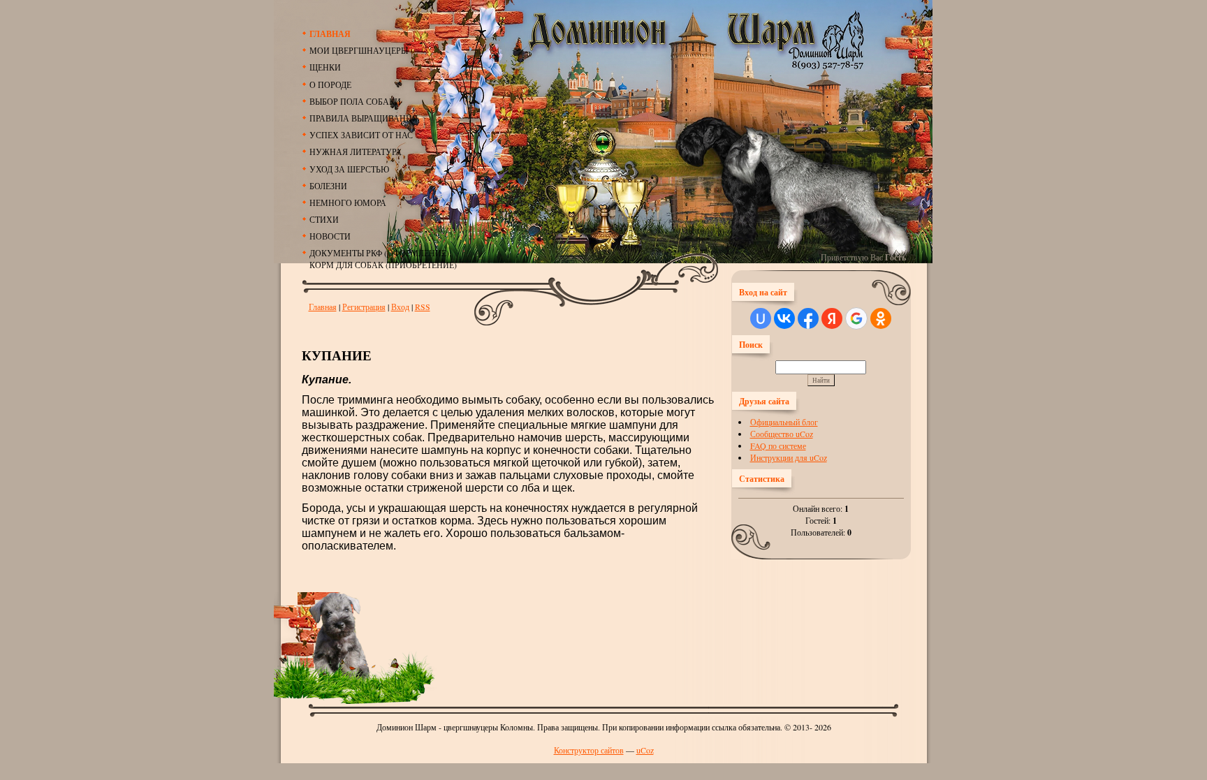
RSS (422, 306)
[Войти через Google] (856, 318)
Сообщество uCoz (781, 433)
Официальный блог (784, 421)
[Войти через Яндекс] (831, 318)
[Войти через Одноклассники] (880, 318)
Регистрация (364, 306)
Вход (400, 306)
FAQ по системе (778, 445)
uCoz (645, 750)
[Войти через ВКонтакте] (784, 318)
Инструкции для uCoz (788, 457)
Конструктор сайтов (589, 750)
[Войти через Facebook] (808, 318)
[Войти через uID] (760, 318)
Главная (323, 306)
